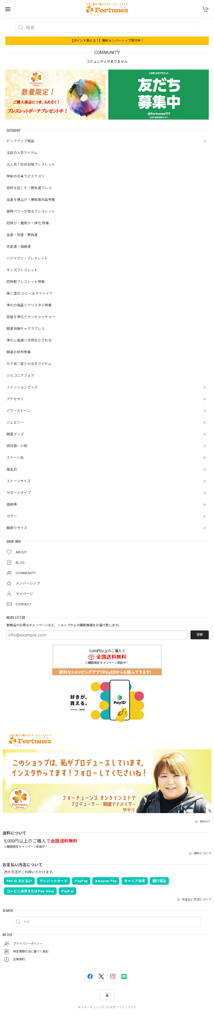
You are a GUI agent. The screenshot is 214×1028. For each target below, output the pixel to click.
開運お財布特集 (19, 352)
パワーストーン (18, 411)
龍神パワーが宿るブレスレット (31, 211)
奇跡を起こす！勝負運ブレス (29, 188)
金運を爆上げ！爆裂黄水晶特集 (31, 200)
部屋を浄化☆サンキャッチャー (31, 317)
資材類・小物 (17, 446)
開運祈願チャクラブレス (26, 329)
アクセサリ (15, 399)
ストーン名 (15, 458)
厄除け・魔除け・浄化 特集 (28, 223)
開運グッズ (15, 434)
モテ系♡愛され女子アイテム (29, 364)
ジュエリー (15, 422)
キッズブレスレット (22, 270)
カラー (12, 516)
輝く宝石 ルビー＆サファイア (29, 293)
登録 (200, 634)
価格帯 (12, 504)
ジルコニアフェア (20, 375)
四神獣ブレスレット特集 (26, 282)
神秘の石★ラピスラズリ (26, 176)
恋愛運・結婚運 (19, 247)
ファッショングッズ (22, 387)
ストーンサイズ (19, 481)
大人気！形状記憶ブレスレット (31, 164)
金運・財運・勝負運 (22, 235)
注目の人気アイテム (22, 153)
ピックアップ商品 (20, 141)
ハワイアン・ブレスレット (27, 258)
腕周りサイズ (17, 528)
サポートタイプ (19, 493)
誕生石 (12, 469)
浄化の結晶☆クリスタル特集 (29, 305)
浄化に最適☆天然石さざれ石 (29, 340)
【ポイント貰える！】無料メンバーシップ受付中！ (107, 40)
